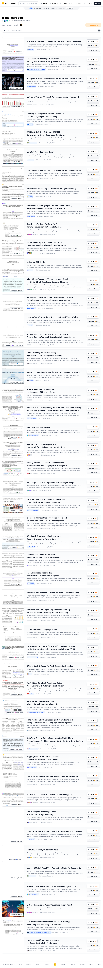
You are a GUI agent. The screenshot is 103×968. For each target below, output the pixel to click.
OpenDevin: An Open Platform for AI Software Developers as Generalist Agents (44, 225)
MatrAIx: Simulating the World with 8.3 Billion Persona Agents (53, 372)
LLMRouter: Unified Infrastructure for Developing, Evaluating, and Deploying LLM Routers (48, 923)
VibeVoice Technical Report (38, 427)
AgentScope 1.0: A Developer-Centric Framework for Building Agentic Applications (46, 445)
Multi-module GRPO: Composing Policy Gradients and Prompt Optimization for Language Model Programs (50, 721)
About (37, 964)
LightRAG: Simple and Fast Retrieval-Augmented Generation (52, 776)
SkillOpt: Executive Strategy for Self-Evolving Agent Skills (51, 886)
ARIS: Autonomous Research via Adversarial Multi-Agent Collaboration (43, 702)
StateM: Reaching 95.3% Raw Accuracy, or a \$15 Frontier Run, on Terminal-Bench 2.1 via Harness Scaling (51, 335)
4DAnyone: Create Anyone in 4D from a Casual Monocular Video (54, 78)
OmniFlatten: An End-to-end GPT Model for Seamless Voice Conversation (44, 556)
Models (45, 3)
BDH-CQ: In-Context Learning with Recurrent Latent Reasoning (54, 41)
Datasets (55, 3)
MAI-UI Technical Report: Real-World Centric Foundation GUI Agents (43, 574)
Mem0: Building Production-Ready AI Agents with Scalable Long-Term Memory (44, 354)
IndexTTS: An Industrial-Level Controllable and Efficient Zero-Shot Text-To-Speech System (47, 519)
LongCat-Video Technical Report (40, 152)
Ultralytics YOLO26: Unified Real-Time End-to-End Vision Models (54, 831)
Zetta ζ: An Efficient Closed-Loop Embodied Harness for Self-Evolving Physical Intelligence (47, 464)
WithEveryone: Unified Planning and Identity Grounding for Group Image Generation (46, 500)
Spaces (64, 3)
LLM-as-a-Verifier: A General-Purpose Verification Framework (53, 97)
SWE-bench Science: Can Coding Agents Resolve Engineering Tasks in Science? (44, 537)
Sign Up (97, 3)
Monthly (16, 25)
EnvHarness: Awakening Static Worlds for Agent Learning (51, 188)
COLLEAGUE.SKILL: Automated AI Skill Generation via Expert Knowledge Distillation (46, 133)
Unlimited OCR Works (36, 262)
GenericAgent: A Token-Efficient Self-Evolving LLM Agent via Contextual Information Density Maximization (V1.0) (51, 647)
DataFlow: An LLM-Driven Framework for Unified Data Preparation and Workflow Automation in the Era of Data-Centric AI (54, 739)
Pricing (78, 3)
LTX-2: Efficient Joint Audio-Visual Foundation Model (49, 905)
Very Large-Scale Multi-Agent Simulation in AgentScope (50, 482)
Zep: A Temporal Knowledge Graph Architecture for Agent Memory (41, 813)
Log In (90, 3)
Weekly (9, 25)
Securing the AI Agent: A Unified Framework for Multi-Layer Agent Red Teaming (45, 115)
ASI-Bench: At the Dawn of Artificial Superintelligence (50, 794)
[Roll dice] (99, 30)
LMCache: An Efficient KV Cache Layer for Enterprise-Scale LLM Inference (43, 941)
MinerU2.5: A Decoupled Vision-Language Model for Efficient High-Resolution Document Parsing (47, 280)
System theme (9, 964)
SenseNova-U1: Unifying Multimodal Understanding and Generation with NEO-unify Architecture (49, 207)
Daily (3, 25)
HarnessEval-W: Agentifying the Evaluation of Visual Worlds (52, 317)
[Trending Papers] (21, 25)
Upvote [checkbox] (93, 41)
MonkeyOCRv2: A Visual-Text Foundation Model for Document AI (54, 868)
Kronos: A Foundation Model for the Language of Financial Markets (41, 390)
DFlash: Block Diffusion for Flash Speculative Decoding (50, 666)
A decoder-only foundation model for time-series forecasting (53, 592)
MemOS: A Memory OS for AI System (42, 849)
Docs (72, 3)
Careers (46, 964)
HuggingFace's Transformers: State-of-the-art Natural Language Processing (43, 757)
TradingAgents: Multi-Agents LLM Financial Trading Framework (54, 170)
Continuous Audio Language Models (42, 629)
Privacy (28, 964)
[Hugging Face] (55, 964)
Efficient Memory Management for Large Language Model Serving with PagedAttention (46, 243)
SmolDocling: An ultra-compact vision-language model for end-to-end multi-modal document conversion (50, 298)
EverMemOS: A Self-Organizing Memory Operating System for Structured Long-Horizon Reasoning (48, 611)
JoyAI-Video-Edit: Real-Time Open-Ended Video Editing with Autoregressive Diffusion (45, 684)
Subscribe (70, 8)
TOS (20, 964)
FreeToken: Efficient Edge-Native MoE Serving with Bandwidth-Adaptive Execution (46, 60)
